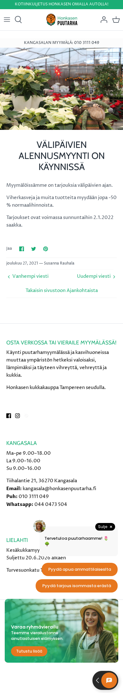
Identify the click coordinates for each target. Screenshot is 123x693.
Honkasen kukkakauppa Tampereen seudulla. (56, 387)
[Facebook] (8, 415)
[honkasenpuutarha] (61, 19)
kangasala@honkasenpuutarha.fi (59, 488)
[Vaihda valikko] (7, 20)
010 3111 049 (34, 496)
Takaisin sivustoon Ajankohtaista (62, 290)
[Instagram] (17, 415)
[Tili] (102, 20)
